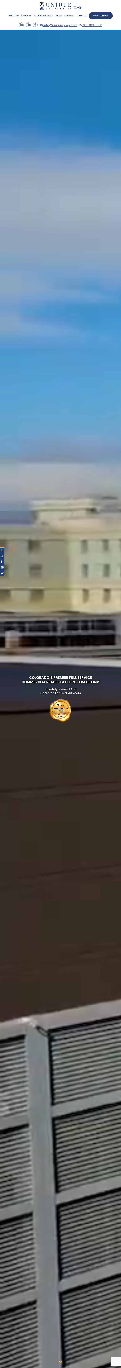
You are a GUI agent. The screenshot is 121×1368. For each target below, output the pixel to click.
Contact (81, 15)
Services (26, 15)
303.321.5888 (92, 25)
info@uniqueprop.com (60, 25)
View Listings (100, 15)
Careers (69, 15)
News (59, 15)
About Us (13, 15)
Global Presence (43, 15)
